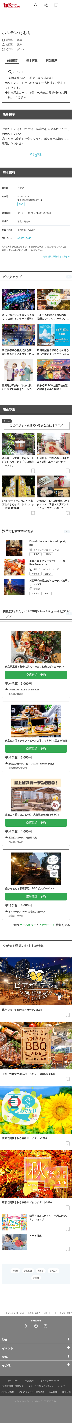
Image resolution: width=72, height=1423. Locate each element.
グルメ (54, 1270)
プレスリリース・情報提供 (31, 1391)
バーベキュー (28, 925)
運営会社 (66, 1391)
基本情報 (9, 172)
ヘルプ (61, 1386)
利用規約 (29, 1380)
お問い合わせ (7, 1391)
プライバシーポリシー (48, 1380)
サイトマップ (14, 1380)
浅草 (16, 1270)
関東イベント (50, 1312)
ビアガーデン (46, 925)
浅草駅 (29, 1270)
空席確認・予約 (36, 674)
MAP (21, 204)
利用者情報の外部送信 (12, 1386)
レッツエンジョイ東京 (13, 1312)
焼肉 (37, 1277)
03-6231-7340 (24, 238)
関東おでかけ (34, 1312)
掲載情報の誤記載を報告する (56, 256)
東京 (41, 1270)
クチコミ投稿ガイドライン (40, 1386)
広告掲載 (53, 1391)
